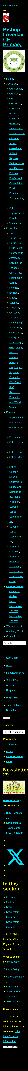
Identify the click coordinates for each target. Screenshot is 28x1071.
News (9, 761)
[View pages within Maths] (16, 298)
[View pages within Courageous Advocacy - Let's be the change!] (19, 268)
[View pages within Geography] (22, 348)
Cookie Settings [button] (15, 976)
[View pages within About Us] (17, 84)
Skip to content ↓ (12, 5)
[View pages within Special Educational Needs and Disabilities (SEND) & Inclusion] (19, 502)
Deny (11, 1046)
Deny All (15, 1046)
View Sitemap (13, 1001)
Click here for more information (11, 1036)
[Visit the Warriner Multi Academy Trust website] (14, 71)
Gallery (10, 902)
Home (9, 751)
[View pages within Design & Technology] (22, 343)
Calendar (11, 897)
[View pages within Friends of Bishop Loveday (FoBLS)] (19, 124)
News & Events (14, 756)
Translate (11, 744)
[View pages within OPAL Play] (21, 273)
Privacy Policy (11, 969)
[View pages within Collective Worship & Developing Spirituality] (21, 328)
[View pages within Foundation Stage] (16, 283)
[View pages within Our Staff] (20, 94)
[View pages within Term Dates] (22, 572)
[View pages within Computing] (22, 333)
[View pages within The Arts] (19, 308)
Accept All (6, 1046)
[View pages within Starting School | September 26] (12, 522)
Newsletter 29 (11, 800)
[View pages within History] (17, 353)
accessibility (6, 718)
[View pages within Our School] (22, 89)
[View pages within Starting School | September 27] (12, 542)
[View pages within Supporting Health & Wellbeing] (20, 567)
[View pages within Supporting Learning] (19, 552)
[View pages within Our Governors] (21, 104)
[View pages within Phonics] (18, 288)
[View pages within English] (18, 293)
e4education (13, 961)
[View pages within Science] (18, 303)
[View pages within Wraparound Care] (15, 582)
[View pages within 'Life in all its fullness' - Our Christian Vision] (16, 144)
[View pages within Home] (13, 79)
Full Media (12, 986)
